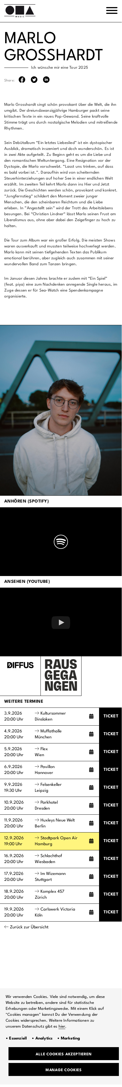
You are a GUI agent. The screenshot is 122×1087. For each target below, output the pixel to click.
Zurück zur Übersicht (29, 927)
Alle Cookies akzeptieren (63, 1054)
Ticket (111, 716)
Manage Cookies (64, 1070)
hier (62, 1026)
